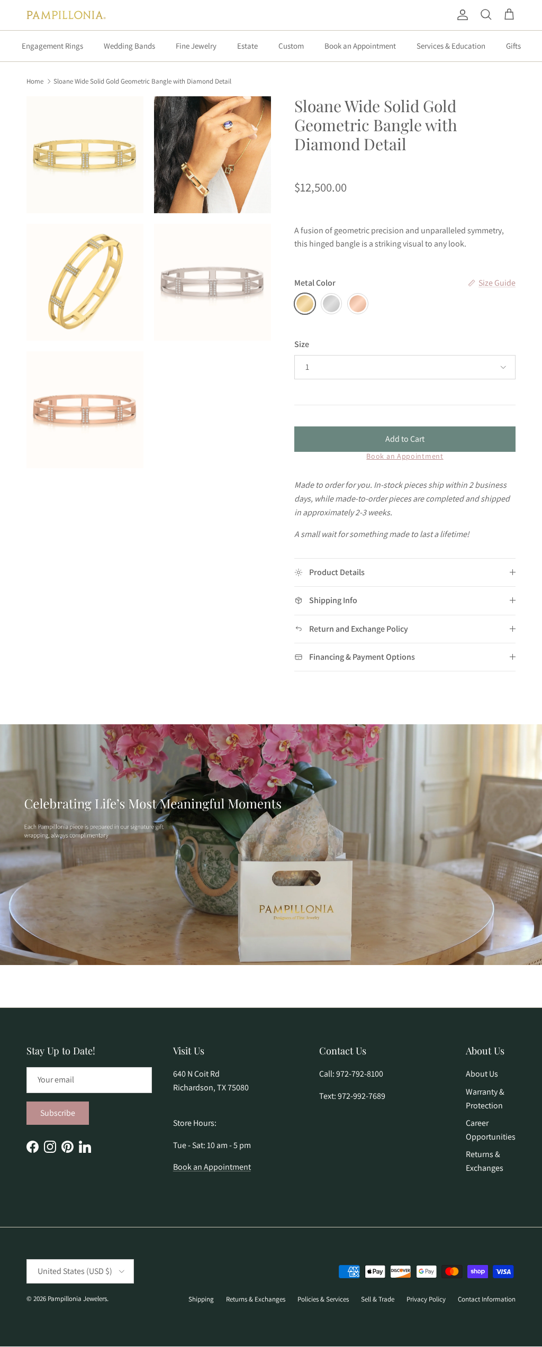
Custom (291, 46)
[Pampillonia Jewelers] (66, 15)
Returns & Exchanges (255, 1299)
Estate (247, 46)
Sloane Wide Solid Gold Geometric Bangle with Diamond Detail (142, 80)
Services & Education (451, 46)
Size (301, 344)
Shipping (201, 1299)
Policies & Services (323, 1299)
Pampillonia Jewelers (77, 1298)
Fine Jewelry (196, 46)
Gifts (513, 46)
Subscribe (57, 1112)
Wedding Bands (129, 46)
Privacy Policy (426, 1299)
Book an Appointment (360, 46)
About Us (482, 1073)
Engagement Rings (52, 46)
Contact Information (487, 1299)
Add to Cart (404, 438)
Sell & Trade (377, 1299)
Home (34, 80)
